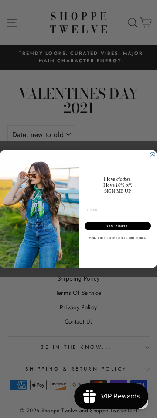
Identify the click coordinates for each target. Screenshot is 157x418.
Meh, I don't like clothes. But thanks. (118, 238)
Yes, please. (118, 226)
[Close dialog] (152, 154)
